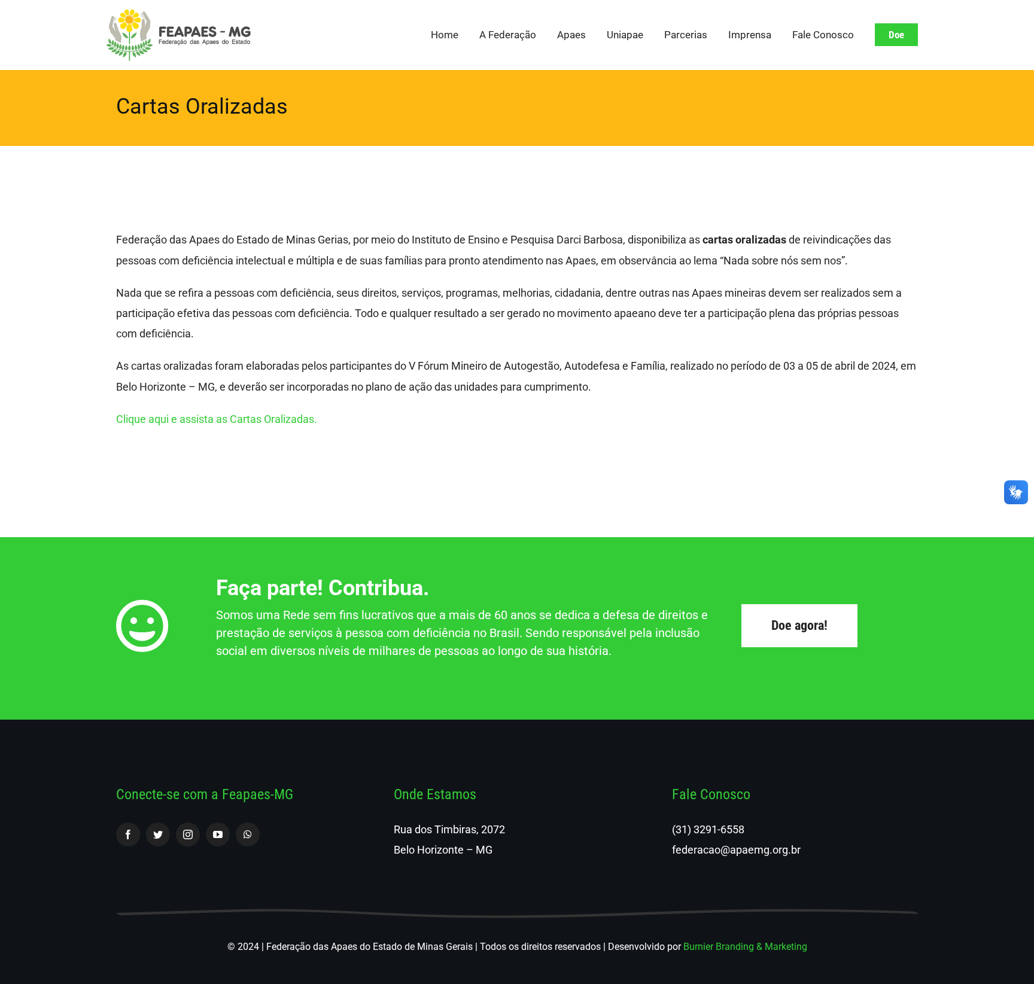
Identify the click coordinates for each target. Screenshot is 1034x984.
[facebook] (128, 834)
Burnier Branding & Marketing (745, 946)
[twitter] (158, 834)
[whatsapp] (248, 834)
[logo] (178, 14)
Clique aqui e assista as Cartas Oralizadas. (218, 419)
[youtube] (218, 834)
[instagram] (188, 834)
